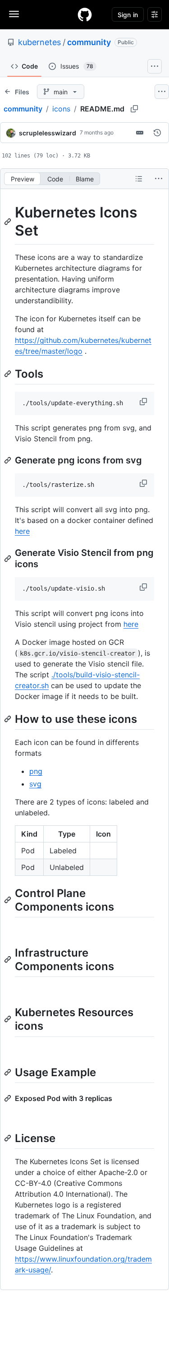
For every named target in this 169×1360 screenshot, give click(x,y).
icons (61, 108)
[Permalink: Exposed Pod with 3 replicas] (8, 1098)
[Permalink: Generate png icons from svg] (8, 460)
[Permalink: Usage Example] (8, 1072)
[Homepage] (85, 14)
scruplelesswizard (47, 133)
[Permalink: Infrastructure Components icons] (8, 959)
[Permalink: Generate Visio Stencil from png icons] (8, 558)
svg (35, 783)
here (22, 531)
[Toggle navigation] (14, 14)
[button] (144, 401)
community (89, 42)
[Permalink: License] (8, 1138)
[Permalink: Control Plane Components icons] (8, 899)
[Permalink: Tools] (8, 373)
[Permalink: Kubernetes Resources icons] (8, 1019)
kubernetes (39, 42)
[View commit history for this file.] (157, 132)
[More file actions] (158, 178)
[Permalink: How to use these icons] (8, 718)
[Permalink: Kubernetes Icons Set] (8, 221)
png (35, 771)
